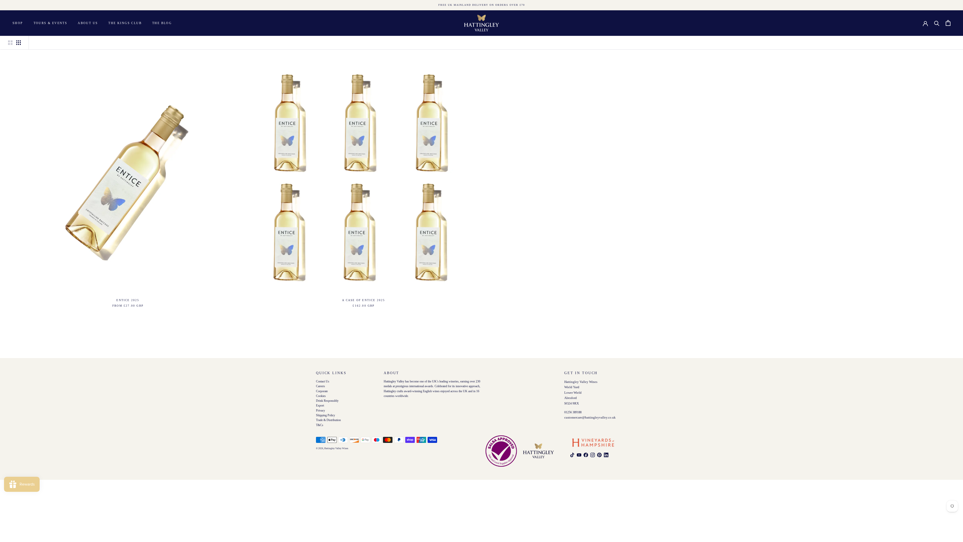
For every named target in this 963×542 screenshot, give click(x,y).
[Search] (936, 23)
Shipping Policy (325, 415)
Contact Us (322, 381)
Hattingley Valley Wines (336, 448)
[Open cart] (948, 23)
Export (320, 406)
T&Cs (319, 425)
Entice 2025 (127, 300)
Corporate (322, 391)
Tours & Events (50, 23)
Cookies (321, 396)
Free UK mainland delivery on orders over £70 (481, 5)
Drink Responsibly (327, 401)
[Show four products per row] (18, 42)
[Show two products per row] (10, 42)
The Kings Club (125, 23)
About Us (88, 23)
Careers (320, 386)
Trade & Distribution (328, 420)
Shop (18, 23)
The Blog (162, 23)
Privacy (320, 410)
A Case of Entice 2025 (363, 300)
